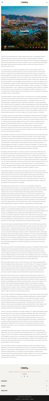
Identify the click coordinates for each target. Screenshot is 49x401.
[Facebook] (30, 47)
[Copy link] (41, 47)
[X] (33, 47)
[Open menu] (2, 2)
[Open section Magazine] (47, 386)
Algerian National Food (5, 393)
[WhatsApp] (36, 47)
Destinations (21, 27)
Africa (2, 383)
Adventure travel (4, 388)
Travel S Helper (15, 27)
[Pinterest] (39, 47)
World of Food (4, 390)
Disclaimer (31, 399)
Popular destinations (29, 388)
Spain (31, 27)
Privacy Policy (18, 399)
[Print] (44, 47)
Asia (26, 383)
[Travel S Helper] (24, 2)
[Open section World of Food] (47, 391)
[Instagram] (24, 376)
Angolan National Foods (29, 393)
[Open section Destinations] (47, 381)
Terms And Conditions (25, 399)
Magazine (3, 385)
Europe (27, 27)
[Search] (47, 2)
